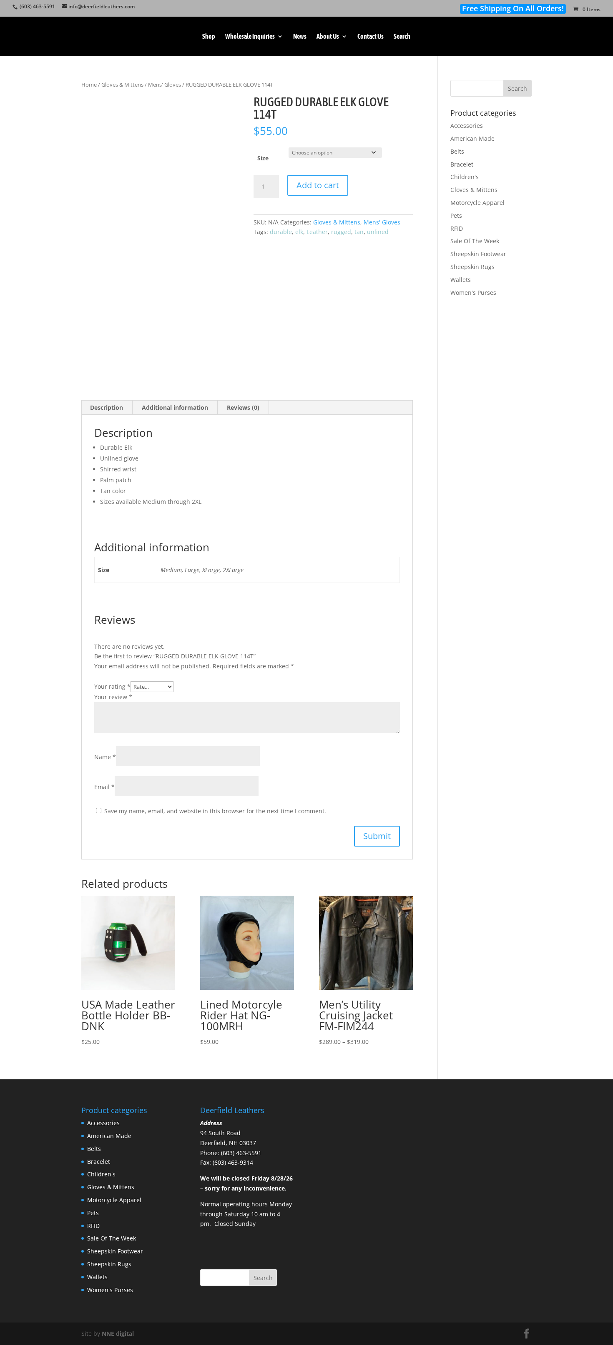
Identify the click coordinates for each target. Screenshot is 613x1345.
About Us (328, 36)
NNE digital (118, 1334)
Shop (208, 36)
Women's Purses (473, 292)
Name (105, 757)
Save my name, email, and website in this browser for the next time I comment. (215, 811)
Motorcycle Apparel (477, 203)
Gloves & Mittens (122, 84)
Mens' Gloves (164, 84)
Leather (317, 232)
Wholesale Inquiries (250, 36)
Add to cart (317, 185)
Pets (456, 215)
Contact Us (370, 36)
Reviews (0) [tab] (243, 407)
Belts (457, 151)
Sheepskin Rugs (472, 267)
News (299, 36)
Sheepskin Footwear (478, 254)
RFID (456, 228)
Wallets (460, 280)
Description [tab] (106, 407)
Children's (464, 177)
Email (104, 787)
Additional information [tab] (175, 407)
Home (89, 84)
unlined (378, 232)
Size (263, 158)
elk (299, 232)
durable (281, 232)
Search (402, 36)
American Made (472, 138)
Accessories (466, 126)
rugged (341, 232)
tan (359, 232)
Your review (113, 697)
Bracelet (461, 164)
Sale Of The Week (474, 241)
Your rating (112, 686)
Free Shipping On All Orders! (513, 8)
